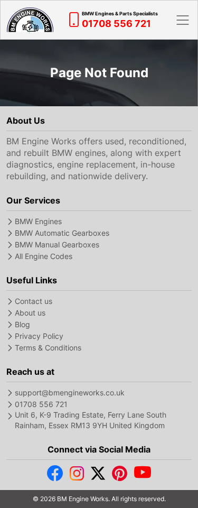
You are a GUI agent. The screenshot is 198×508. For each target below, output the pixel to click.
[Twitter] (98, 475)
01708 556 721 (41, 404)
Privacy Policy (39, 335)
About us (30, 312)
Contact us (33, 301)
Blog (22, 324)
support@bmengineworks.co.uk (70, 392)
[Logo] (30, 20)
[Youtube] (142, 475)
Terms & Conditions (48, 347)
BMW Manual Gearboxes (57, 244)
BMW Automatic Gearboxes (62, 232)
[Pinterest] (119, 475)
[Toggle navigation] (182, 20)
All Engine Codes (43, 256)
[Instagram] (77, 475)
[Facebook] (55, 475)
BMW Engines (38, 221)
